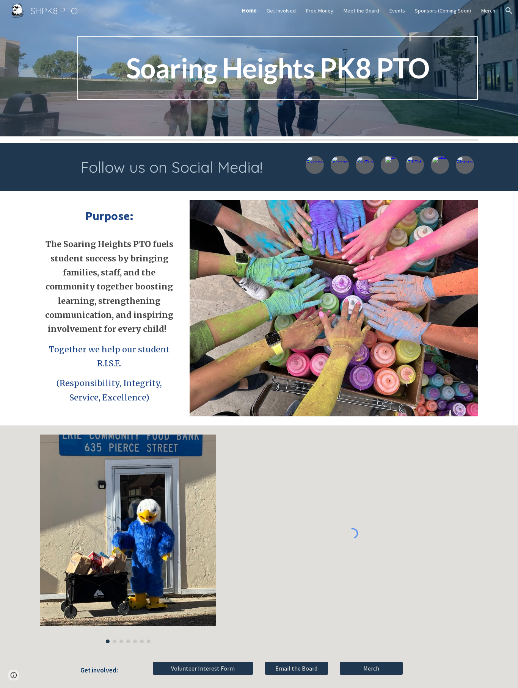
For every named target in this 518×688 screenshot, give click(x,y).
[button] (509, 11)
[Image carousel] (128, 539)
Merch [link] (488, 10)
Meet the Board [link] (361, 10)
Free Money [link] (319, 10)
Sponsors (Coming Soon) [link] (443, 10)
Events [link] (397, 10)
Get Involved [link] (281, 10)
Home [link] (249, 10)
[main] (277, 68)
